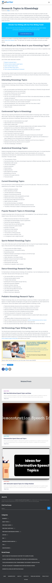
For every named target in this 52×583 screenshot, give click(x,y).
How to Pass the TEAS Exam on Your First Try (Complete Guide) (18, 556)
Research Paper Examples (8, 541)
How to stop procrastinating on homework (14, 69)
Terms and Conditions (35, 576)
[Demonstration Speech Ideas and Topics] (26, 418)
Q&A (3, 538)
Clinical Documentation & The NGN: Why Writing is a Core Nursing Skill (20, 559)
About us (19, 576)
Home (4, 576)
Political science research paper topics (13, 64)
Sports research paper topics (11, 65)
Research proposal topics (10, 62)
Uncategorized (6, 548)
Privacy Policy (45, 576)
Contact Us (25, 576)
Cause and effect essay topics (11, 67)
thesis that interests (9, 40)
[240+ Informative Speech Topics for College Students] (26, 463)
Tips (3, 544)
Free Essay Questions (7, 528)
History (4, 534)
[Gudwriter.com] (8, 2)
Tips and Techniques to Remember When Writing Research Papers (18, 565)
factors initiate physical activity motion (37, 320)
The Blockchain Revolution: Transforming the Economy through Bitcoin (21, 562)
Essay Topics (10, 364)
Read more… (6, 398)
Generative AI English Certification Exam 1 (13, 569)
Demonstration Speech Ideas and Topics (15, 438)
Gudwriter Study (11, 576)
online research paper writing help (10, 338)
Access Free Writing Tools (26, 33)
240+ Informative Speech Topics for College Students (19, 483)
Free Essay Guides (6, 525)
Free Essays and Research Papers (10, 531)
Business (4, 518)
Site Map (26, 579)
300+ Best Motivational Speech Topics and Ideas (17, 393)
